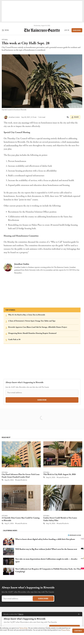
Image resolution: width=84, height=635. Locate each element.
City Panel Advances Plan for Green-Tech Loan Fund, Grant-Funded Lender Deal (20, 475)
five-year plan (13, 155)
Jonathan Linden (21, 264)
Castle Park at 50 (14, 339)
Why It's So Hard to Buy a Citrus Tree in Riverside (26, 315)
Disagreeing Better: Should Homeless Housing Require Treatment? (32, 333)
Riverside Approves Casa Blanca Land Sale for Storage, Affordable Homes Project (37, 327)
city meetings (23, 122)
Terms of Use (23, 628)
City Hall (5, 39)
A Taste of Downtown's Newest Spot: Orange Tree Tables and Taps (31, 321)
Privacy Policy (65, 630)
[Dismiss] (78, 614)
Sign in (21, 614)
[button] (42, 541)
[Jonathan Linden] (6, 117)
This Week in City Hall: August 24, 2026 (59, 474)
